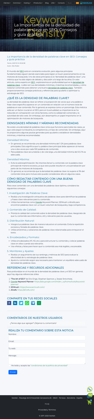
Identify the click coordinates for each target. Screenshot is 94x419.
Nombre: (12, 334)
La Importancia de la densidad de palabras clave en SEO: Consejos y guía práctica (47, 58)
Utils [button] (52, 3)
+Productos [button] (37, 3)
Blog (47, 3)
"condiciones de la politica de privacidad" (49, 365)
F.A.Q (47, 404)
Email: (11, 341)
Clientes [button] (6, 3)
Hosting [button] (26, 3)
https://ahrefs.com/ (26, 290)
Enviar (13, 372)
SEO (22, 71)
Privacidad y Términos (47, 410)
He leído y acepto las (39, 365)
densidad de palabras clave (60, 88)
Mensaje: (12, 356)
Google (38, 202)
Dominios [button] (16, 3)
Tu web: (12, 348)
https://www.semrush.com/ (32, 287)
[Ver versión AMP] (39, 303)
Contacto (61, 3)
